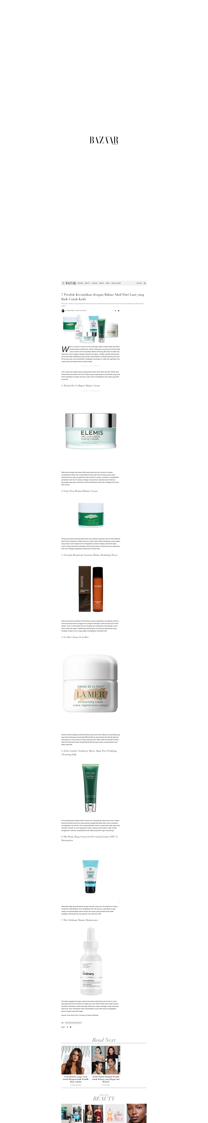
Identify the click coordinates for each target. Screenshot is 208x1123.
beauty (87, 283)
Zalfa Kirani (107, 1085)
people (101, 283)
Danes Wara (70, 310)
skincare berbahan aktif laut (73, 1023)
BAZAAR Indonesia (76, 1085)
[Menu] (63, 283)
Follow (139, 283)
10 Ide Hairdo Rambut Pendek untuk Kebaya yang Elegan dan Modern (106, 1079)
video (107, 283)
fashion (80, 283)
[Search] (145, 283)
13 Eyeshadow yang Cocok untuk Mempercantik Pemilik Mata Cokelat (75, 1079)
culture (94, 283)
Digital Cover (116, 283)
